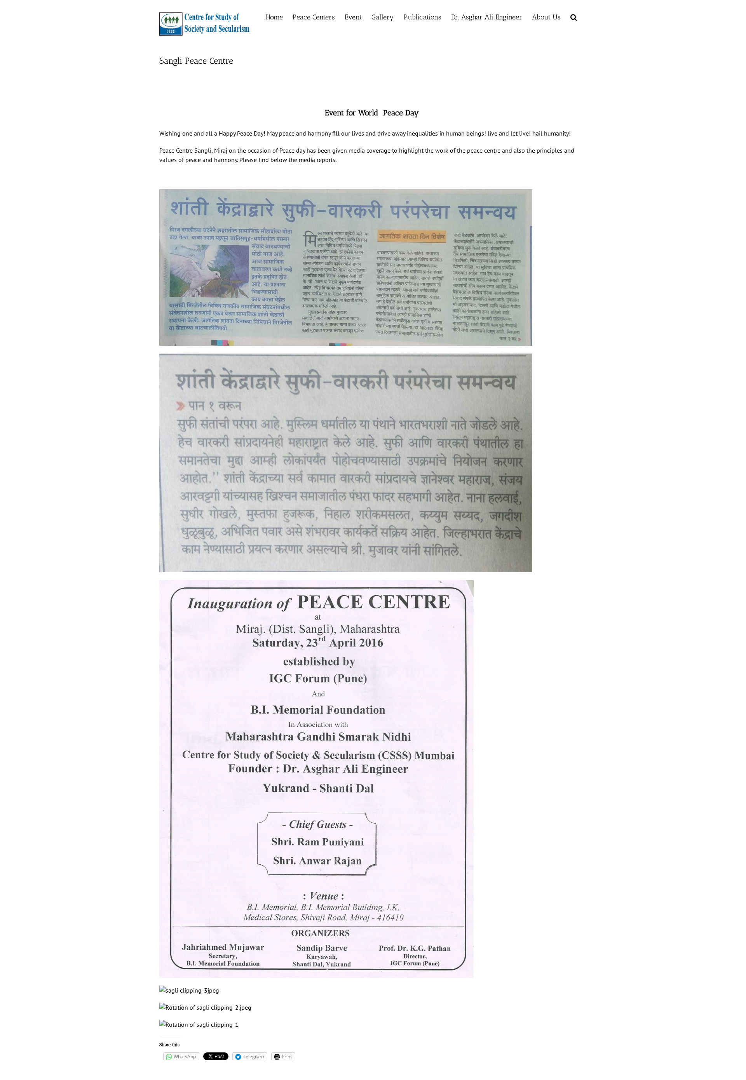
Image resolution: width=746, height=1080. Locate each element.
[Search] (573, 16)
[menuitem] (274, 16)
